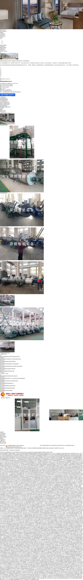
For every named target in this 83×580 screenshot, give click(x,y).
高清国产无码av (57, 578)
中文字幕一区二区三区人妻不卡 (66, 571)
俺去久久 (38, 482)
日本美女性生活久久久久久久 (59, 573)
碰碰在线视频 (76, 573)
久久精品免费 (35, 475)
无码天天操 (70, 520)
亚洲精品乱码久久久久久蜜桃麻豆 (37, 509)
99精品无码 (10, 468)
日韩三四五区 (79, 465)
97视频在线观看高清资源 (67, 506)
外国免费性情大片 (16, 573)
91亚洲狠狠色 (50, 573)
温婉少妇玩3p (23, 482)
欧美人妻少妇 (22, 563)
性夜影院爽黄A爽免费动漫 (27, 480)
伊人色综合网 (64, 495)
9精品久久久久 (11, 566)
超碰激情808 (79, 554)
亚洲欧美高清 (62, 503)
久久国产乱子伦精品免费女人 (39, 571)
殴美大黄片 (38, 526)
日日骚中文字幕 (54, 505)
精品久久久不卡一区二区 (64, 555)
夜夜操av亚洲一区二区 (54, 558)
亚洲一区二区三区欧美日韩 (70, 494)
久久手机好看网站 (76, 538)
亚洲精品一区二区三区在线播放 (73, 540)
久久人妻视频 (34, 478)
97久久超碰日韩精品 (20, 505)
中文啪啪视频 (18, 572)
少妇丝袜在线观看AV (67, 521)
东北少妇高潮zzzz (15, 481)
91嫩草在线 (12, 474)
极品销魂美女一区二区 (13, 521)
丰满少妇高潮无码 (32, 526)
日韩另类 (43, 500)
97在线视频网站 (39, 455)
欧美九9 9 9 (8, 472)
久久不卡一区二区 (13, 484)
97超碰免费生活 (55, 537)
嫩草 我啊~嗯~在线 (27, 491)
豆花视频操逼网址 (64, 492)
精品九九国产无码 (37, 514)
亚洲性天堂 (57, 551)
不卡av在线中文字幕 (58, 491)
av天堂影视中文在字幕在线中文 (27, 572)
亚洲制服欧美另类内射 (34, 465)
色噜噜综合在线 (32, 562)
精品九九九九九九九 (18, 552)
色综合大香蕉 (48, 469)
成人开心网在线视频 (32, 551)
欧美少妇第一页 (22, 503)
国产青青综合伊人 (65, 486)
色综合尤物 (13, 472)
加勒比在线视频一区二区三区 (34, 539)
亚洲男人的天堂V (8, 464)
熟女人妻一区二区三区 (74, 505)
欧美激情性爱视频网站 (73, 551)
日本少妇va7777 (42, 546)
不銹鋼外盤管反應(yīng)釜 (5, 306)
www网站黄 (35, 572)
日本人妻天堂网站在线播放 (29, 468)
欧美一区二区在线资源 (64, 523)
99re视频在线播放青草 (55, 532)
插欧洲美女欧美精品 (56, 498)
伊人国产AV (65, 520)
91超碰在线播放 (23, 509)
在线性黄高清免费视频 (42, 454)
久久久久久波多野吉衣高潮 (62, 540)
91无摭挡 (26, 521)
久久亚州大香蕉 (31, 567)
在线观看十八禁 (34, 492)
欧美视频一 (67, 533)
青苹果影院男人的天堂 (29, 554)
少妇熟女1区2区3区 (24, 567)
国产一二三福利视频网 (18, 459)
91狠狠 (47, 533)
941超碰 (57, 501)
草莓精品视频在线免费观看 (73, 512)
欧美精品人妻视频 (10, 552)
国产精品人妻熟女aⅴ (62, 504)
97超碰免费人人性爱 (35, 579)
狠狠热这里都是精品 (35, 470)
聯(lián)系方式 (2, 36)
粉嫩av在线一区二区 (38, 468)
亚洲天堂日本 (3, 511)
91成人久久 (76, 484)
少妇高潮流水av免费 (26, 517)
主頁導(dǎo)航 (2, 433)
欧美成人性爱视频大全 (67, 560)
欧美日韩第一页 (3, 481)
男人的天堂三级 (77, 471)
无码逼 (63, 494)
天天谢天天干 (12, 578)
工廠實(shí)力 (2, 35)
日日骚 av (37, 546)
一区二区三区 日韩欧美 (77, 480)
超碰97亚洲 (65, 491)
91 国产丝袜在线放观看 (42, 529)
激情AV (56, 563)
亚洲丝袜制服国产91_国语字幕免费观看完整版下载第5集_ (43, 512)
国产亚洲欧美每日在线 (11, 540)
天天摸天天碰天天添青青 (10, 572)
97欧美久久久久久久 (12, 492)
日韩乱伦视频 (27, 500)
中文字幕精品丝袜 (9, 515)
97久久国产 (22, 569)
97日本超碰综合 (24, 495)
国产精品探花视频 (49, 572)
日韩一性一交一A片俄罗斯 (33, 521)
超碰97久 (59, 534)
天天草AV (46, 517)
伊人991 (44, 504)
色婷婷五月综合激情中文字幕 (28, 458)
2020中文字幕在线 (70, 478)
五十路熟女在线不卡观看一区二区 (37, 558)
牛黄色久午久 (8, 494)
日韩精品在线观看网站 (48, 492)
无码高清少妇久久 (69, 457)
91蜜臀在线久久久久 (60, 538)
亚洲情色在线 (73, 474)
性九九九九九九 (46, 506)
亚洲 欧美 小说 (41, 507)
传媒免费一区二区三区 (42, 522)
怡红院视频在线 (9, 568)
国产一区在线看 (5, 469)
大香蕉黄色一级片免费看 (6, 493)
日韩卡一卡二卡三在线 (21, 531)
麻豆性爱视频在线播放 (31, 469)
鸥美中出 (36, 493)
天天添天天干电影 (17, 574)
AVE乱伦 (17, 472)
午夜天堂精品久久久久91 (47, 537)
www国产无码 (26, 455)
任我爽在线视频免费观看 (53, 547)
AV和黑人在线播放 (79, 501)
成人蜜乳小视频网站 (4, 453)
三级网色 (50, 461)
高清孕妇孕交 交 (69, 529)
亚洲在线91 (66, 489)
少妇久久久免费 (56, 557)
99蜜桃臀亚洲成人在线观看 (56, 469)
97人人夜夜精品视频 (27, 501)
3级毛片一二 (7, 474)
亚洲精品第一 (79, 560)
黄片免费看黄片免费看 (5, 506)
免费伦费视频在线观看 (16, 532)
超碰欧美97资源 (47, 531)
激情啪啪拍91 (8, 537)
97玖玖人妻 (68, 517)
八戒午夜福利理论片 (51, 522)
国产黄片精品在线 (22, 494)
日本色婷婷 (7, 527)
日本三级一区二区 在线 (46, 540)
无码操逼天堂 (70, 562)
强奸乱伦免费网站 (22, 507)
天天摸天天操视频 (50, 521)
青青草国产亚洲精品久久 (19, 549)
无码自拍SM (48, 505)
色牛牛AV (49, 569)
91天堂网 (60, 558)
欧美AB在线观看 (3, 531)
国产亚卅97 (41, 476)
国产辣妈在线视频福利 (6, 516)
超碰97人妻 (32, 493)
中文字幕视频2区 (74, 458)
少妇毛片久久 (79, 564)
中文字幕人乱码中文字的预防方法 (66, 480)
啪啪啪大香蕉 (72, 566)
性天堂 (75, 465)
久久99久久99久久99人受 (13, 543)
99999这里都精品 (16, 524)
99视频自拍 (19, 487)
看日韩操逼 (47, 480)
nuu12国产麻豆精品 (65, 488)
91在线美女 (78, 511)
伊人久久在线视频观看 (8, 524)
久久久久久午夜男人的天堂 (48, 493)
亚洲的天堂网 (53, 531)
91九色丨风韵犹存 (48, 500)
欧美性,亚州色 (69, 577)
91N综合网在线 (79, 569)
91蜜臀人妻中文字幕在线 (60, 453)
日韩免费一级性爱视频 (28, 564)
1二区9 (57, 515)
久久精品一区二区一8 (5, 578)
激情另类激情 (43, 523)
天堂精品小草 (67, 545)
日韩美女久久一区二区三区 (32, 495)
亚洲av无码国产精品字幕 (22, 461)
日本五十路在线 (16, 515)
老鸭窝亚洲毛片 (17, 471)
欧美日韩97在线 (59, 567)
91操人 (22, 564)
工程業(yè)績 (2, 33)
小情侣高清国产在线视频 (50, 465)
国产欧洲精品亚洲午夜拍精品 (16, 551)
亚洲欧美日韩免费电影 (9, 546)
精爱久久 (59, 460)
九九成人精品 (57, 463)
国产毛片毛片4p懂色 (53, 516)
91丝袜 (36, 489)
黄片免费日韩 (21, 543)
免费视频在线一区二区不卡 (60, 533)
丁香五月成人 (80, 544)
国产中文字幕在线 (70, 568)
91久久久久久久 (27, 557)
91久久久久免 (2, 515)
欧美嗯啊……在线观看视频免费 (64, 458)
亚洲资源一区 (50, 476)
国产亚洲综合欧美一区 (26, 540)
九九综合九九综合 (67, 466)
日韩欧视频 (13, 547)
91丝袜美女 (36, 476)
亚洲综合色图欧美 (16, 454)
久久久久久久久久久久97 (59, 474)
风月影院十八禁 (52, 567)
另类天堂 (56, 458)
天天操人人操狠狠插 (20, 550)
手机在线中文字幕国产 (71, 516)
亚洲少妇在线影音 (58, 475)
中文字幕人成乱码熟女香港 (49, 497)
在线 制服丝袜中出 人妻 (17, 465)
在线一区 (40, 516)
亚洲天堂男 (50, 470)
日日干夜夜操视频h (75, 547)
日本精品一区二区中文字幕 (50, 566)
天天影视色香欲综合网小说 (39, 498)
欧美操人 (17, 526)
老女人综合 (74, 520)
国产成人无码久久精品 (57, 493)
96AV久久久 (28, 563)
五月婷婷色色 (53, 472)
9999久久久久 (80, 528)
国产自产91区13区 (38, 567)
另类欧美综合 (17, 491)
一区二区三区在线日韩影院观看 (56, 535)
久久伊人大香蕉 (21, 521)
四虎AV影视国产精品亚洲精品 (14, 460)
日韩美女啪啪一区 (22, 544)
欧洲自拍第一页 (32, 460)
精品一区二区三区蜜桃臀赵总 (30, 505)
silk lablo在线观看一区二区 (36, 555)
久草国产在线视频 (33, 550)
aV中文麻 (45, 501)
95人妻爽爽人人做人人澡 (15, 495)
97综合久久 (10, 577)
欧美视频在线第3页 (36, 472)
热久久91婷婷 (76, 489)
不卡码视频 (41, 481)
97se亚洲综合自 (29, 552)
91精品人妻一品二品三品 (45, 526)
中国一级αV (7, 484)
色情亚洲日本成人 (41, 478)
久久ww (58, 546)
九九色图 (59, 478)
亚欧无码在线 (36, 458)
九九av (14, 512)
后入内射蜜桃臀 (18, 474)
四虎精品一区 (29, 546)
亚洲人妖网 (64, 478)
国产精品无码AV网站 (37, 459)
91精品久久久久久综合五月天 (61, 471)
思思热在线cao (58, 494)
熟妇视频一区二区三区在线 (27, 575)
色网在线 (3, 527)
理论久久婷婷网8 (27, 537)
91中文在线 (67, 497)
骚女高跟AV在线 (72, 556)
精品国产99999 (41, 531)
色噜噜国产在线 (42, 535)
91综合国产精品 (66, 566)
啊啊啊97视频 (9, 481)
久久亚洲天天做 (38, 569)
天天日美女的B (3, 561)
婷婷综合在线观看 (43, 562)
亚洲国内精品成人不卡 (4, 503)
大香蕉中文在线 (68, 569)
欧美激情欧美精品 (75, 466)
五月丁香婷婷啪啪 (52, 489)
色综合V (11, 465)
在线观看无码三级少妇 (50, 544)
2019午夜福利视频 (7, 575)
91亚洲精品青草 (47, 472)
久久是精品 (66, 515)
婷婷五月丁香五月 (62, 477)
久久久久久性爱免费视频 (66, 460)
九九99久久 (4, 528)
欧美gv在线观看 (33, 482)
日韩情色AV (47, 535)
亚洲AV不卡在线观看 (22, 541)
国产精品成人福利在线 (20, 457)
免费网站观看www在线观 (15, 511)
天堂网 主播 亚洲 (26, 486)
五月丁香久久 (61, 528)
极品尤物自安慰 (68, 482)
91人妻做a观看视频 (22, 561)
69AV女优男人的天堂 (10, 478)
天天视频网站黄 (48, 495)
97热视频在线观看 (44, 539)
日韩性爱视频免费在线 (27, 533)
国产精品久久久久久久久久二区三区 (64, 511)
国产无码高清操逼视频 (47, 552)
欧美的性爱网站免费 (16, 539)
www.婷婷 (63, 470)
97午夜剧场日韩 (57, 503)
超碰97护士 (37, 562)
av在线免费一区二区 (21, 535)
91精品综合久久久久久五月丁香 (53, 577)
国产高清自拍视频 (76, 534)
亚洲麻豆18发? (22, 483)
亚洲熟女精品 (50, 575)
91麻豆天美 (29, 466)
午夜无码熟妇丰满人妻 (19, 518)
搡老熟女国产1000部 (23, 522)
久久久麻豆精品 (44, 577)
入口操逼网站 (66, 499)
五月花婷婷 (28, 578)
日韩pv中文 (24, 489)
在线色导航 (30, 459)
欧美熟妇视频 (41, 517)
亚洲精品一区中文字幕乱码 (57, 464)
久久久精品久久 (37, 554)
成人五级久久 (71, 549)
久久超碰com (8, 501)
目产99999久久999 (45, 534)
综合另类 (15, 546)
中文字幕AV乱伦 (21, 455)
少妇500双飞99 (66, 531)
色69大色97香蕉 (51, 563)
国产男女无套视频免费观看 (21, 578)
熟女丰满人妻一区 (14, 533)
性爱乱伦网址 (65, 476)
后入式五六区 (65, 475)
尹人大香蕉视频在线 (45, 459)
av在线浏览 (11, 507)
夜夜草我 (53, 555)
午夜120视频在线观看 (63, 562)
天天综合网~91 (45, 516)
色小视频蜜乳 (37, 523)
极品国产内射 (63, 539)
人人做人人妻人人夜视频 (59, 497)
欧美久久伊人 (16, 507)
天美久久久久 (72, 459)
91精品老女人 (73, 469)
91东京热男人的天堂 (57, 549)
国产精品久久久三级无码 (49, 458)
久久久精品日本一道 (44, 574)
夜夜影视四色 (77, 555)
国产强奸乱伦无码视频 (64, 551)
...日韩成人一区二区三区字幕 (39, 524)
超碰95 (49, 545)
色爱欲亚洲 (57, 564)
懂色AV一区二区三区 (25, 474)
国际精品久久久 (18, 575)
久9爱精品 (44, 463)
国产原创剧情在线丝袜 (76, 468)
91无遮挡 (64, 481)
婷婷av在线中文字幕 (18, 556)
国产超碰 (12, 486)
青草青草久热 (62, 578)
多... (1, 52)
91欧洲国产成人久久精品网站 (75, 493)
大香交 (39, 573)
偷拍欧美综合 (35, 533)
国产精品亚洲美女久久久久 (6, 532)
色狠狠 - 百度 (65, 512)
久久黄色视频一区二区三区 (43, 466)
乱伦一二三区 (2, 537)
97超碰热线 (33, 578)
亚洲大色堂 (40, 475)
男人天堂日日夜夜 (55, 455)
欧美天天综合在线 (15, 470)
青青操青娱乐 (45, 489)
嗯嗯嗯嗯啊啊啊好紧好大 (73, 531)
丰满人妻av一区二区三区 (5, 558)
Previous (1, 37)
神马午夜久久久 (29, 475)
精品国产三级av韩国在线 (43, 461)
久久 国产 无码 (12, 514)
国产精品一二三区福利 (43, 503)
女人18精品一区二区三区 (8, 461)
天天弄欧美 (5, 549)
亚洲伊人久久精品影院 (19, 560)
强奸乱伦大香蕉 (19, 458)
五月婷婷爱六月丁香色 (23, 476)
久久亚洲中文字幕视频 (36, 527)
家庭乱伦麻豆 (51, 533)
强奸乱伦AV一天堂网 (14, 527)
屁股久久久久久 (74, 567)
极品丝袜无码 (63, 498)
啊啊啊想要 (41, 497)
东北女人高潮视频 (54, 545)
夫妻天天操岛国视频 (68, 538)
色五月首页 (58, 472)
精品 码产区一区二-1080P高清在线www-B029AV (30, 511)
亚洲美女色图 (20, 537)
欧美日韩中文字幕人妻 (43, 510)
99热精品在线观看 (42, 464)
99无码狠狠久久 (65, 465)
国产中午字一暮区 (26, 465)
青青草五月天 (2, 489)
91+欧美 (29, 497)
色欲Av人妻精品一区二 (74, 533)
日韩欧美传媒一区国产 (77, 535)
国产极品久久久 (59, 465)
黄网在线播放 (31, 499)
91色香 (45, 509)
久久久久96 (73, 517)
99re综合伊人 (79, 497)
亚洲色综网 (6, 507)
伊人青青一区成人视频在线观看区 (24, 538)
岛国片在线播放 (40, 528)
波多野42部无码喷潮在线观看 (37, 506)
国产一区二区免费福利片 (43, 575)
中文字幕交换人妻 (54, 568)
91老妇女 (73, 569)
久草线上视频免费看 (9, 475)
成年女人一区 (68, 578)
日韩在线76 (53, 482)
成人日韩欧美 (29, 510)
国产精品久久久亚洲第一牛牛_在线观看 (18, 562)
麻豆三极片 (25, 459)
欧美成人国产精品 (17, 480)
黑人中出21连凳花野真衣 (21, 510)
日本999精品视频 (72, 497)
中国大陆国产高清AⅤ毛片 (12, 541)
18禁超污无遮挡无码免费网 (35, 520)
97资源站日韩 (4, 454)
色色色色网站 (42, 491)
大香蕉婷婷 (7, 455)
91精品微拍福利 (27, 560)
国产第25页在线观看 (64, 564)
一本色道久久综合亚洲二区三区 (74, 475)
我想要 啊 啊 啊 (52, 564)
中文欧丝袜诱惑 (35, 529)
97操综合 (13, 575)
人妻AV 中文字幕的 (44, 477)
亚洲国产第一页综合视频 (69, 463)
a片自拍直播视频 (61, 569)
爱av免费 (75, 554)
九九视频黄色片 (41, 457)
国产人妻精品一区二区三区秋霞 (25, 470)
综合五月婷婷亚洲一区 (34, 481)
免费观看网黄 (55, 506)
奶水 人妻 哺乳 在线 (72, 564)
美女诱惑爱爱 (49, 527)
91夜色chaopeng (56, 509)
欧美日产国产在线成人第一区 (49, 483)
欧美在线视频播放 (35, 497)
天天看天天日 (53, 540)
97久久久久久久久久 (19, 501)
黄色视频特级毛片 (41, 572)
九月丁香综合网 (55, 552)
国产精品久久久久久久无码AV (31, 531)
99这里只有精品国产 (64, 572)
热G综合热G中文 (11, 556)
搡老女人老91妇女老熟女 (41, 556)
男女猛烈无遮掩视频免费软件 (16, 493)
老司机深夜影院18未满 (65, 472)
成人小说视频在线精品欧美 (32, 532)
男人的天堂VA (32, 455)
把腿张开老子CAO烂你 (34, 474)
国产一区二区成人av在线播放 (20, 469)
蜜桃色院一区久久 (14, 557)
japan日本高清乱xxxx (57, 492)
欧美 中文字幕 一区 (49, 486)
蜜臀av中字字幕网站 (44, 515)
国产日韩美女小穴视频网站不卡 (7, 563)
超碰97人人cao (42, 474)
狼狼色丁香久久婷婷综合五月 (19, 500)
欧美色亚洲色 (71, 515)
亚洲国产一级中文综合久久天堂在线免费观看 (49, 520)
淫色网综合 (61, 466)
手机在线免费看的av (6, 550)
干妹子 (4, 471)
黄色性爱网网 (6, 569)
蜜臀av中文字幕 (44, 527)
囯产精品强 (46, 547)
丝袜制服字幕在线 (67, 561)
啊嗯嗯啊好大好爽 (61, 524)
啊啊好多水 (70, 522)
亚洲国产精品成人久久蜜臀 (5, 547)
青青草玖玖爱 (25, 504)
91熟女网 (5, 468)
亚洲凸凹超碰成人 (37, 499)
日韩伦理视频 (32, 560)
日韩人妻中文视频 (44, 563)
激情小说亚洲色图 (56, 523)
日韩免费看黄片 (13, 457)
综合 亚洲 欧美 (78, 509)
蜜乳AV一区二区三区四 (30, 483)
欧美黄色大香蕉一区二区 (63, 514)
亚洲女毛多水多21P (42, 543)
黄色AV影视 (3, 478)
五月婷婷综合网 (49, 523)
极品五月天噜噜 (65, 541)
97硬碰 (62, 500)
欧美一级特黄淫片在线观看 (33, 522)
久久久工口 (54, 461)
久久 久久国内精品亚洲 (39, 483)
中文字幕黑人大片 (27, 579)
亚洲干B (12, 494)
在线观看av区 (27, 535)
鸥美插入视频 (36, 484)
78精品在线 (8, 522)
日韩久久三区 (71, 465)
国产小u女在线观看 (9, 554)
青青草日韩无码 (40, 492)
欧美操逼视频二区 (72, 507)
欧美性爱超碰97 (22, 528)
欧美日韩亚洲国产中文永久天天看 (70, 487)
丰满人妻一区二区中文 (10, 517)
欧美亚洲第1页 (7, 533)
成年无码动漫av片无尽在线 (54, 466)
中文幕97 (8, 511)
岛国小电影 (3, 470)
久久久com (28, 509)
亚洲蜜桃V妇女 (23, 566)
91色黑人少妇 (16, 566)
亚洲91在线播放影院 (60, 489)
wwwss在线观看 (47, 568)
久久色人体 (9, 534)
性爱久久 (60, 552)
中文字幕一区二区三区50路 (58, 499)
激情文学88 (32, 494)
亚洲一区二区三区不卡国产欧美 (15, 488)
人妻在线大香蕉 (5, 521)
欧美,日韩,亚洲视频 (34, 517)
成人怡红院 (54, 454)
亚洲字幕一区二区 (72, 541)
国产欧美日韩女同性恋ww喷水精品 (27, 574)
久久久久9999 (59, 550)
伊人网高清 (15, 461)
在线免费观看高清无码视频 (45, 482)
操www (8, 528)
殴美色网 (22, 491)
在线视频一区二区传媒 (76, 482)
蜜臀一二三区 (66, 507)
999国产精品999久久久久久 (73, 491)
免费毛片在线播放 (35, 510)
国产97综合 (25, 472)
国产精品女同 (61, 574)
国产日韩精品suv (70, 471)
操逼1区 (26, 457)
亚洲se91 (31, 487)
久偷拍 (59, 554)
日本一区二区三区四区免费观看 (22, 464)
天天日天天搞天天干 (5, 514)
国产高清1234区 (14, 537)
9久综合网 (6, 460)
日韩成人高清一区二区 (24, 526)
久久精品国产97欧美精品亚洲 (26, 478)
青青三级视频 (75, 577)
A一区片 (7, 489)
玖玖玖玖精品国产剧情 (45, 514)
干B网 (37, 503)
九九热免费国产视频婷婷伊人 (46, 518)
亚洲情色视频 (61, 556)
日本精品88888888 (59, 459)
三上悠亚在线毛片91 (4, 466)
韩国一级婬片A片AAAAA (4, 457)
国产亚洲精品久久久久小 (61, 516)
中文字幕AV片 (33, 556)
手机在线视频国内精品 (76, 506)
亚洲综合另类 (21, 557)
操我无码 (21, 516)
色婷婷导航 (73, 453)
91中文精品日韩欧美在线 (33, 454)
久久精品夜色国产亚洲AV (7, 544)
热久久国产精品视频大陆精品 (7, 567)
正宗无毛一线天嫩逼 (25, 547)
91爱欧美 (3, 475)
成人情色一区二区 (56, 539)
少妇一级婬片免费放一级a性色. (20, 529)
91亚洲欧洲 (27, 520)
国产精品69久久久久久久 (47, 455)
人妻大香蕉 (74, 560)
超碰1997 (60, 541)
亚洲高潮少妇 (37, 574)
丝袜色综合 (50, 484)
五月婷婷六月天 (50, 557)
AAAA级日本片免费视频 (56, 495)
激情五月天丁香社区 (13, 455)
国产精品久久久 (25, 487)
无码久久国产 (44, 499)
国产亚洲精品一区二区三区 (12, 538)
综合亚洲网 (62, 532)
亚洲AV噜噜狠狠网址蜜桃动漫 (58, 527)
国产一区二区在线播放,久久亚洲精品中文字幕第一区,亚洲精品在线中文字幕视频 (48, 487)
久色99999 (62, 515)
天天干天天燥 (8, 470)
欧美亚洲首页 (45, 528)
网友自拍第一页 (13, 506)
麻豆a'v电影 (74, 529)
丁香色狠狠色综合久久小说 (37, 552)
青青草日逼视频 (70, 477)
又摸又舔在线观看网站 (40, 566)
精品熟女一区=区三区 (60, 483)
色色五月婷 (78, 460)
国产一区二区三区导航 (56, 500)
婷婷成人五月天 (27, 558)
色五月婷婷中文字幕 (66, 469)
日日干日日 (77, 545)
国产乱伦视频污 (38, 494)
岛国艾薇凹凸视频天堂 (18, 504)
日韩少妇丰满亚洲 (9, 571)
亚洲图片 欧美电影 (51, 551)
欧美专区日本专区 (49, 556)
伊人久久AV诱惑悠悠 (9, 573)
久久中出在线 (76, 568)
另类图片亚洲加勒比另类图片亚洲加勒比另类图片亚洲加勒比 (71, 455)
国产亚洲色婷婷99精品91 (61, 461)
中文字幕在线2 (32, 544)
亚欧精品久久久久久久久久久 (18, 554)
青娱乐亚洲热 (3, 540)
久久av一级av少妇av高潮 (74, 518)
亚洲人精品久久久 (4, 492)
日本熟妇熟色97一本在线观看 (7, 574)
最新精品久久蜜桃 (4, 543)
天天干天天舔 (18, 453)
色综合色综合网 (17, 563)
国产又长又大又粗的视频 (35, 563)
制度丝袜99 (31, 484)
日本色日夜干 (46, 481)
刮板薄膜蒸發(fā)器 (3, 125)
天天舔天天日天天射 (57, 518)
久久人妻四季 (44, 541)
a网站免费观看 (71, 464)
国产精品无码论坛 (29, 571)
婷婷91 (67, 524)
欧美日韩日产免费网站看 (64, 557)
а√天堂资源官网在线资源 (58, 476)
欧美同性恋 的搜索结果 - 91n (41, 551)
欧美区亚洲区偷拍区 (75, 521)
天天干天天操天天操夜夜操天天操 (28, 523)
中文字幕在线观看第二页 (54, 480)
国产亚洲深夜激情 (64, 522)
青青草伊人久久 (29, 534)
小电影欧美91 (65, 464)
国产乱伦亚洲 (34, 480)
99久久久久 (78, 516)
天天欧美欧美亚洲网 (34, 535)
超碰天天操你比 (36, 564)
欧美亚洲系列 (38, 500)
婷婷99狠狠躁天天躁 (33, 463)
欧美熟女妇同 (42, 505)
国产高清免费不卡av (12, 458)
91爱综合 (37, 544)
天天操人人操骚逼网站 (59, 543)
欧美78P (32, 540)
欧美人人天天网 (66, 459)
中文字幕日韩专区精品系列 (75, 472)
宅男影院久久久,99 (73, 488)
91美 (62, 484)
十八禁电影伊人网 (46, 468)
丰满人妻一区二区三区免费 (60, 544)
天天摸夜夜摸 (66, 574)
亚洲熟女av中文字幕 (65, 518)
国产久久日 (41, 489)
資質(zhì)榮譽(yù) (3, 31)
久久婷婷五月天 (25, 512)
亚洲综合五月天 (63, 509)
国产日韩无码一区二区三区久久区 (43, 532)
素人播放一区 (12, 518)
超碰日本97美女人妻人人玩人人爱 (19, 571)
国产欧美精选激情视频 (53, 478)
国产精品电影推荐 (68, 468)
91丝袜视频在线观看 (52, 515)
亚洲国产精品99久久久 (29, 514)
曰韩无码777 (29, 527)
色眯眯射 (42, 472)
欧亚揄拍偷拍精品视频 (13, 561)
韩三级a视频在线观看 (27, 577)
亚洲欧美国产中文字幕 (56, 470)
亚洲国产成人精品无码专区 (42, 550)
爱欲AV (2, 523)
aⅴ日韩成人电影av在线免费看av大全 (27, 524)
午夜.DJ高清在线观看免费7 (60, 457)
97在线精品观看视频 (48, 498)
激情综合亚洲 (18, 512)
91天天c (56, 504)
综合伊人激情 (50, 562)
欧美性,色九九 (41, 568)
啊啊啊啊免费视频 (18, 545)
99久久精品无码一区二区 (43, 545)
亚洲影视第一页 (70, 461)
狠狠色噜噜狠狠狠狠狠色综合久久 (60, 575)
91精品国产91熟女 (41, 495)
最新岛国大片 (16, 483)
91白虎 (62, 554)
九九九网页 (72, 545)
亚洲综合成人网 (68, 470)
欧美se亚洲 (68, 453)
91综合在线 (10, 555)
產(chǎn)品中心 (3, 30)
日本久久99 (79, 514)
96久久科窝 (79, 507)
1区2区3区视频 (4, 577)
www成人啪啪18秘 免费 (8, 463)
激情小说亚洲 (35, 575)
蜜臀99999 (17, 494)
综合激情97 (75, 477)
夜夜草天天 (12, 564)
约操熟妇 (68, 509)
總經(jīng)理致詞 (3, 47)
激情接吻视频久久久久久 (18, 579)
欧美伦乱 (40, 493)
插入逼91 (62, 463)
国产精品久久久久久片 (47, 460)
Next (1, 38)
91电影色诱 (39, 463)
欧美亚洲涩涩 (25, 551)
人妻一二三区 (52, 494)
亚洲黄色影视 (30, 476)
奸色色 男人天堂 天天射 (15, 534)
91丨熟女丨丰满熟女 (37, 518)
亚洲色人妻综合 (52, 459)
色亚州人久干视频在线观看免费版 (25, 515)
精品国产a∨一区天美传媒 (46, 555)
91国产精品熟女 (12, 469)
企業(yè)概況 (2, 434)
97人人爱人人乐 (74, 481)
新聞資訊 (1, 32)
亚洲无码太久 (46, 558)
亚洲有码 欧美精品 (26, 555)
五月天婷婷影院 (54, 460)
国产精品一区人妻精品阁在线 (75, 486)
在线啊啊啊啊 (3, 459)
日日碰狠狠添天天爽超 (61, 517)
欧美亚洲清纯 (26, 481)
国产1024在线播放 (38, 460)
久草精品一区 (18, 540)
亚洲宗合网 (65, 526)
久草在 (79, 476)
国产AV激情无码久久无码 (76, 504)
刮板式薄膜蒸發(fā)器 (4, 226)
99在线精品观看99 (26, 556)
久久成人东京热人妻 (34, 573)
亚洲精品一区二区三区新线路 (37, 501)
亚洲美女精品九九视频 (22, 546)
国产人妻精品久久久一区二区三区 (76, 557)
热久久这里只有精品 (32, 528)
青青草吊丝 (12, 499)
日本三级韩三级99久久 (49, 560)
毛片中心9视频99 (23, 466)
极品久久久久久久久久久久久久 (49, 475)
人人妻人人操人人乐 (42, 521)
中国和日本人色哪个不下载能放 (32, 507)
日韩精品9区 (15, 475)
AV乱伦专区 (42, 488)
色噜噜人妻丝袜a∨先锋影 (18, 555)
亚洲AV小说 (48, 546)
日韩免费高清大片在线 (73, 523)
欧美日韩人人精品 (30, 545)
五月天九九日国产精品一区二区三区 (42, 578)
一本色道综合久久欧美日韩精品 (15, 489)
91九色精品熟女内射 (51, 501)
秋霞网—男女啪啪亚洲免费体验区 (23, 568)
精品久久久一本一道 (34, 568)
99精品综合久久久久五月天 (68, 535)
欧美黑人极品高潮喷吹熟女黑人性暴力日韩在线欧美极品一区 (19, 477)
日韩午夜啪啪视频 (65, 493)
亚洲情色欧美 (61, 468)
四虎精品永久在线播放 (40, 560)
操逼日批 (31, 541)
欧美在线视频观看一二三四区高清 (37, 557)
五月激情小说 (28, 506)
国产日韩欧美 (77, 464)
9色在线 (36, 545)
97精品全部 (14, 464)
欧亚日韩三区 (55, 562)
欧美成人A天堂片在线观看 (11, 535)
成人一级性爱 (79, 488)
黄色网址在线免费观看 (14, 528)
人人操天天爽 (34, 466)
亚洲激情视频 (55, 541)
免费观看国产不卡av (38, 504)
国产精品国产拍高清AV (54, 468)
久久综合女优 (17, 478)
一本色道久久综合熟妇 (49, 488)
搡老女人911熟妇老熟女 (44, 511)
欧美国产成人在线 (36, 515)
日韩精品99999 (44, 569)
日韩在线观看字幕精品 (24, 471)
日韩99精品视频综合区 (57, 486)
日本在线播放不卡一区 (5, 499)
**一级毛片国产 (63, 546)
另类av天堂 (30, 472)
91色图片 (69, 495)
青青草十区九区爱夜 (4, 529)
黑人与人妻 (60, 481)
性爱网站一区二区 (21, 484)
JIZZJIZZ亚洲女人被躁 (33, 457)
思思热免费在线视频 (50, 504)
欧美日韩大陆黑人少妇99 (33, 516)
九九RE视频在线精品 (57, 484)
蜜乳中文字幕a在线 (41, 533)
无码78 (75, 528)
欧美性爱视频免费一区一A (33, 461)
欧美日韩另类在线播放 (48, 549)
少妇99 (28, 482)
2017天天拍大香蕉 (59, 566)
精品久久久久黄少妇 (28, 549)
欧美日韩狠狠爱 (68, 500)
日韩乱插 (66, 556)
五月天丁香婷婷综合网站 (4, 545)
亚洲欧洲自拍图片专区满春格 (10, 523)
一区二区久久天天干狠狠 (53, 574)
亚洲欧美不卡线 (42, 486)
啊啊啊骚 (26, 484)
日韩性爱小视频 (77, 478)
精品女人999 (53, 526)
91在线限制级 (4, 538)
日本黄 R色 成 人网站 (53, 481)
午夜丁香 (29, 512)
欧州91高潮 (50, 539)
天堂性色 (27, 544)
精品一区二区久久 (53, 534)
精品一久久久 (11, 483)
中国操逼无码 (41, 561)
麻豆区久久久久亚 (10, 459)
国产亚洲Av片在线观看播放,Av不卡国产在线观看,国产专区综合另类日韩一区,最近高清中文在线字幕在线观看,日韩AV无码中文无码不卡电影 (26, 452)
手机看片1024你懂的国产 (40, 469)
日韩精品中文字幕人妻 (49, 571)
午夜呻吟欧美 (14, 487)
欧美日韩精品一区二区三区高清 (52, 524)
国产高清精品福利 (45, 567)
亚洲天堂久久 (67, 527)
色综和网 (45, 476)
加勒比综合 (10, 454)
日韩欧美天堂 (66, 454)
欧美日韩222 (39, 453)
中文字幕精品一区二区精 (23, 463)
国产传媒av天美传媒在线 (30, 566)
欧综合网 (47, 478)
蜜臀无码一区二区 (6, 486)
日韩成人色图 (18, 523)
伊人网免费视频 (59, 526)
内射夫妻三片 (12, 550)
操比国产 (13, 501)
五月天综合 (21, 481)
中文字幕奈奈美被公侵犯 (13, 503)
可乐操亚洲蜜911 (42, 465)
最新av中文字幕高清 (65, 549)
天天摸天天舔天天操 (75, 578)
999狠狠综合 (20, 533)
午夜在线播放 (53, 538)
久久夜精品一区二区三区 (53, 528)
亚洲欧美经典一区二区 (34, 486)
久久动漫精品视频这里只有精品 (71, 544)
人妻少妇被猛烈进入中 (30, 489)
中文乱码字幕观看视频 (35, 538)
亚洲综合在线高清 (57, 488)
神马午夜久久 (50, 503)
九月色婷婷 (57, 555)
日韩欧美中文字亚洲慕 (28, 543)
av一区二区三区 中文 (15, 522)
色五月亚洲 (8, 564)
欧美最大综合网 (67, 474)
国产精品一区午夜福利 (70, 546)
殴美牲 (3, 484)
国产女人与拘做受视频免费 (9, 497)
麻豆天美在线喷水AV (24, 460)
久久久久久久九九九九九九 (14, 569)
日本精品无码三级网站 (43, 484)
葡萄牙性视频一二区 (18, 517)
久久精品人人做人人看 (20, 514)
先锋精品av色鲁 (67, 543)
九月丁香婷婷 (6, 482)
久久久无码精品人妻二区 (69, 532)
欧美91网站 (8, 526)
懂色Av (45, 557)
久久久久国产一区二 (58, 512)
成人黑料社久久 (17, 567)
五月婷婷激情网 (70, 526)
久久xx (8, 531)
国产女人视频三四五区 (28, 518)
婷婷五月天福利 (11, 466)
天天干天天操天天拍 (24, 497)
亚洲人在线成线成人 (35, 491)
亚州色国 (76, 463)
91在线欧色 (71, 476)
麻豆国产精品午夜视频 (52, 517)
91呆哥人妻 (42, 458)
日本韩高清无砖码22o (68, 483)
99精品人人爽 (41, 471)
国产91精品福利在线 (5, 518)
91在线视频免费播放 (77, 457)
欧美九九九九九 (76, 461)
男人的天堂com (18, 547)
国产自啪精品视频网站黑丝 (27, 488)
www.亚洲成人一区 (75, 470)
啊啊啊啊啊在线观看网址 (68, 484)
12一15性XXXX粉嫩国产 (73, 492)
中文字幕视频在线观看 (49, 474)
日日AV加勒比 (50, 499)
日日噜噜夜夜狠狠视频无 (9, 491)
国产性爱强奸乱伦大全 (45, 494)
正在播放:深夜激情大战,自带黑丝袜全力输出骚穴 (72, 558)
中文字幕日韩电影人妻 (61, 529)
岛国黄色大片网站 (13, 531)
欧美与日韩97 (61, 545)
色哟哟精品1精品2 (69, 498)
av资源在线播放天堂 (7, 557)
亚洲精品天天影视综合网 (75, 527)
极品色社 (39, 480)
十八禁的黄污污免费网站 (75, 500)
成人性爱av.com (55, 569)
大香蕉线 (43, 480)
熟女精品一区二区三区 (77, 483)
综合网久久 (73, 511)
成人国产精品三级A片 (54, 514)
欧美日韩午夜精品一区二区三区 (54, 510)
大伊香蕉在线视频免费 (49, 491)
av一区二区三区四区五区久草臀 (32, 561)
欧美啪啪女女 (42, 544)
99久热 (50, 506)
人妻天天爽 (76, 532)
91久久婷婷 (29, 529)
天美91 (41, 554)
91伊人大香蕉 (31, 504)
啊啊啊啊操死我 (57, 571)
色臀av (28, 494)
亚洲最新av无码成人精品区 (64, 501)
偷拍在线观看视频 (9, 471)
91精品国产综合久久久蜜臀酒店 (75, 524)
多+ (0, 355)
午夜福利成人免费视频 (58, 521)
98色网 (27, 541)
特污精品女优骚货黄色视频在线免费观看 (29, 453)
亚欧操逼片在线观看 (24, 454)
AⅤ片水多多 (49, 454)
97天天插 (70, 552)
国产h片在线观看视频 (11, 498)
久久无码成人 (26, 550)
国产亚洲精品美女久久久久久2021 (48, 453)
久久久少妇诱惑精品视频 (29, 569)
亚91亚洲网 (76, 476)
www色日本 (14, 568)
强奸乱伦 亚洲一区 (78, 546)
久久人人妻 (23, 534)
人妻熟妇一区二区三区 (37, 541)
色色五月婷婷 (9, 512)
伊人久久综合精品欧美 (50, 463)
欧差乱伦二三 (12, 545)
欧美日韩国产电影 (73, 574)
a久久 (35, 503)
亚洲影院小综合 (11, 549)
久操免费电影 (17, 466)
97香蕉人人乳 (58, 522)
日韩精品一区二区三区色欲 (21, 498)
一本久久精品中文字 (74, 454)
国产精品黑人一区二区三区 (19, 558)
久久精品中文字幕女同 (12, 510)
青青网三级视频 (33, 537)
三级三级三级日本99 (36, 488)
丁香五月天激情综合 (54, 554)
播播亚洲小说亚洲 (75, 539)
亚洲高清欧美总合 (6, 476)
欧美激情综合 (53, 546)
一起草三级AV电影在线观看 (18, 468)
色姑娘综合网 (49, 464)
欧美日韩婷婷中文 (61, 547)
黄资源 (27, 528)
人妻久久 (51, 578)
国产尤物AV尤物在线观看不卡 (37, 549)
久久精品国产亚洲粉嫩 (58, 560)
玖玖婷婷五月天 (11, 529)
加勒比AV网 (33, 500)
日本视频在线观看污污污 (65, 510)
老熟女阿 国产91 (18, 499)
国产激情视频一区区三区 (76, 561)
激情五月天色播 (15, 544)
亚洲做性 (20, 472)
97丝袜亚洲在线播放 (22, 527)
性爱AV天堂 (68, 504)
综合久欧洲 (69, 563)
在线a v (7, 561)
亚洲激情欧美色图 (60, 454)
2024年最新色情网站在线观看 (5, 487)
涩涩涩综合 (72, 509)
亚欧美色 (38, 505)
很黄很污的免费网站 (66, 567)
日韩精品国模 (13, 526)
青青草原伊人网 (44, 573)
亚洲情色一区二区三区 (24, 539)
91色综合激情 (9, 539)
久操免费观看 (72, 555)
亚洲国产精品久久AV (29, 503)
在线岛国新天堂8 (25, 499)
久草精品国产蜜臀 (11, 453)
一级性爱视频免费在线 (68, 554)
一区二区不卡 (68, 539)
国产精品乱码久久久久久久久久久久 (24, 492)
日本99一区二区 (69, 547)
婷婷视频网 (4, 552)
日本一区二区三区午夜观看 (8, 579)
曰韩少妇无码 (17, 564)
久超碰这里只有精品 (4, 555)
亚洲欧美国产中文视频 (18, 486)
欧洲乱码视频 (6, 465)
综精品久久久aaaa (37, 540)
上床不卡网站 (70, 537)
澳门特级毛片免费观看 (72, 514)
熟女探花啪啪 (39, 537)
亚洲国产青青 (50, 509)
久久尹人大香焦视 (26, 493)
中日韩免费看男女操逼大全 (58, 507)
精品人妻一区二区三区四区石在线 (12, 509)
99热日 (24, 552)
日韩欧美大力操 (78, 566)
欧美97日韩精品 (59, 531)
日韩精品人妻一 (46, 554)
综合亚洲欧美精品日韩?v (34, 471)
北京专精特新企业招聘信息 (50, 471)
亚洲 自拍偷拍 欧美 (43, 470)
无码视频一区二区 (22, 475)
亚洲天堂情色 (15, 463)
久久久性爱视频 (65, 552)
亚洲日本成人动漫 (63, 577)
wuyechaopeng (33, 547)
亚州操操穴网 (4, 541)
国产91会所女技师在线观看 (49, 457)
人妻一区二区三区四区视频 (54, 477)
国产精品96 (37, 464)
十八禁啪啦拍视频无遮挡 (44, 564)
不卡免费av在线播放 (48, 507)
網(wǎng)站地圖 (3, 443)
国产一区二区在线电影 (52, 550)
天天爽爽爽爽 (25, 516)
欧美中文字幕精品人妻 (50, 543)
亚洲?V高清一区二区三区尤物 (66, 534)
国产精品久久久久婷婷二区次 (15, 482)
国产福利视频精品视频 (36, 477)
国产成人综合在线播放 (63, 537)
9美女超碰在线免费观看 (60, 482)
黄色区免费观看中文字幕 (69, 528)
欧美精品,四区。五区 (20, 520)
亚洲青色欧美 (72, 501)
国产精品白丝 (75, 552)
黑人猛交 (73, 460)
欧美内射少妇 (31, 464)
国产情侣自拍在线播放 (5, 495)
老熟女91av (68, 481)
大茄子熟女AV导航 (53, 511)
